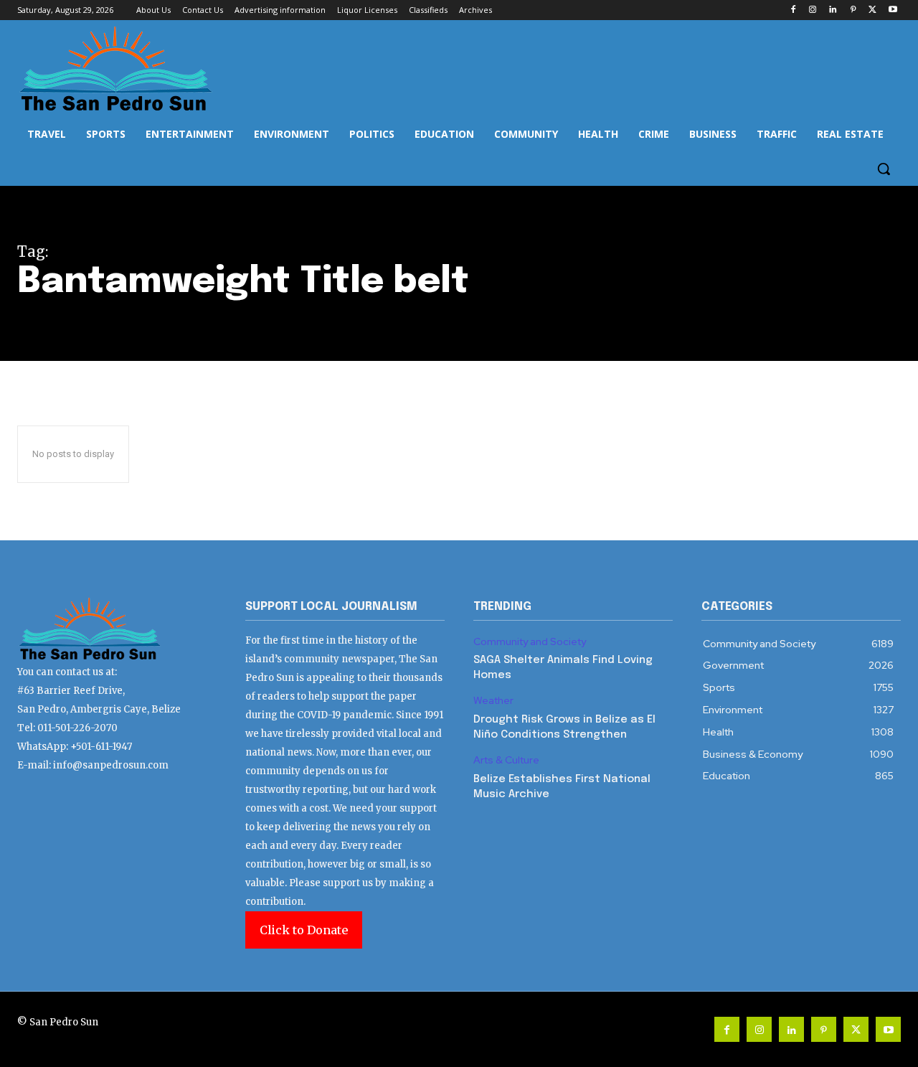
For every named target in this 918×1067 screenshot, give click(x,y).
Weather (493, 701)
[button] (883, 168)
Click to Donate (304, 930)
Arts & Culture (506, 760)
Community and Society (529, 642)
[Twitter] (872, 10)
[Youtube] (892, 10)
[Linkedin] (833, 10)
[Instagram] (813, 10)
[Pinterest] (853, 10)
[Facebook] (793, 10)
